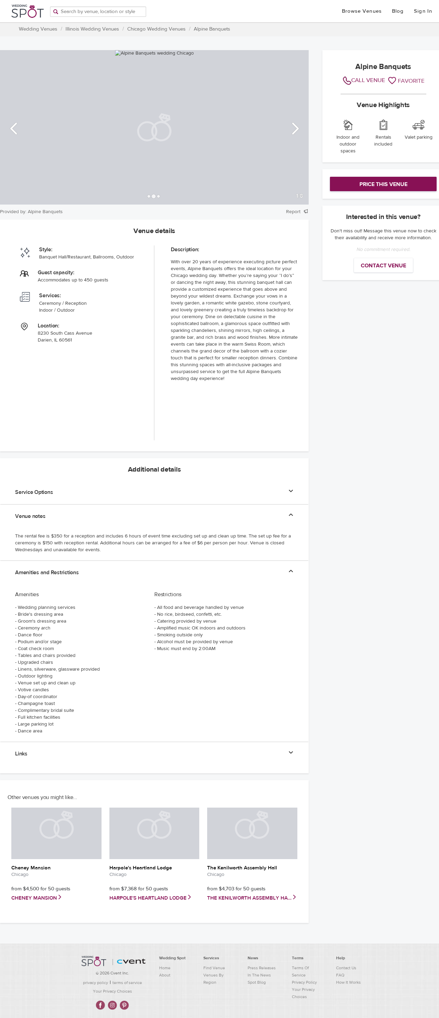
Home (164, 968)
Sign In (423, 11)
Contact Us (346, 968)
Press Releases (262, 968)
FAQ (340, 975)
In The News (259, 975)
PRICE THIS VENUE (383, 184)
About (164, 975)
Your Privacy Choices (112, 991)
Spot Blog (257, 982)
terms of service (127, 982)
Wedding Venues (38, 29)
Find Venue (214, 968)
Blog (398, 11)
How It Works (348, 982)
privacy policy (95, 982)
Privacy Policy (304, 982)
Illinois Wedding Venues (92, 29)
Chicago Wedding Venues (156, 29)
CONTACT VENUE (383, 265)
